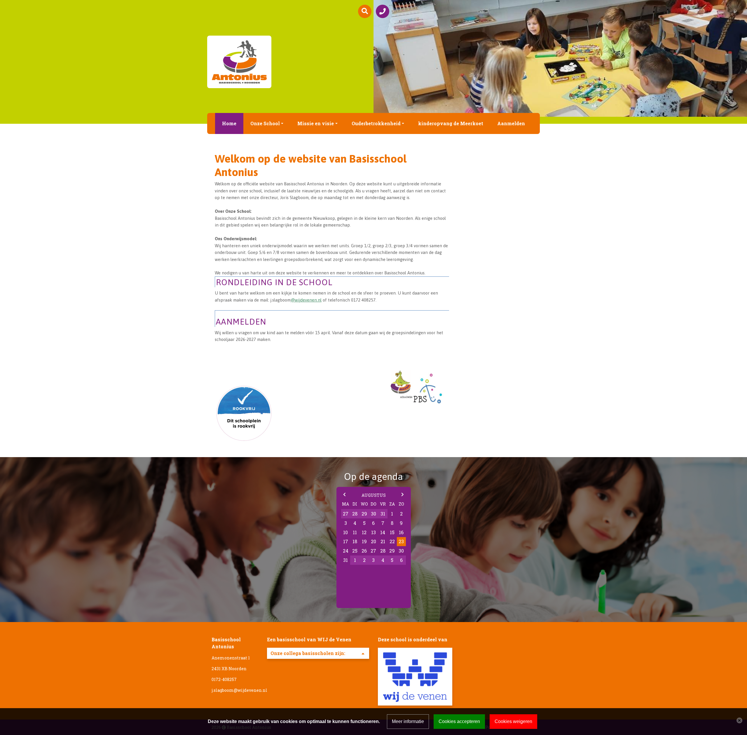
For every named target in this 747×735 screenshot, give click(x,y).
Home (229, 123)
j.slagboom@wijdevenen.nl (239, 690)
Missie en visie (315, 123)
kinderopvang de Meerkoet (450, 123)
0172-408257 (224, 679)
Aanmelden (511, 123)
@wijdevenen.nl (306, 299)
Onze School (265, 123)
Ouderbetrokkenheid (376, 123)
